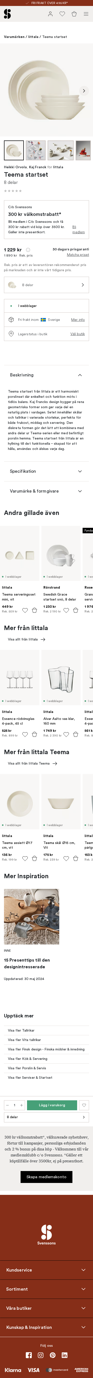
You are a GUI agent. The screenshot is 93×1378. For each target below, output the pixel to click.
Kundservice (19, 1270)
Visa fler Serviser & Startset (30, 1077)
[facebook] (29, 1355)
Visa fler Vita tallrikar (24, 1040)
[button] (13, 190)
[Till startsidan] (7, 14)
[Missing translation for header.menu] (86, 14)
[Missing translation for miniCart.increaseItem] (21, 1105)
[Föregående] (9, 91)
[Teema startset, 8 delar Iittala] (46, 89)
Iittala (33, 37)
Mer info (78, 319)
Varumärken (14, 37)
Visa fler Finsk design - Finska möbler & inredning (46, 1049)
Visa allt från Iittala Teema (29, 763)
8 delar (12, 1117)
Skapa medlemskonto (46, 1177)
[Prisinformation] (28, 250)
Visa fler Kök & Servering (28, 1059)
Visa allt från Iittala (23, 639)
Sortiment (17, 1289)
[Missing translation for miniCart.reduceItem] (7, 1105)
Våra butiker (19, 1308)
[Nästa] (84, 91)
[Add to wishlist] (25, 610)
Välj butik (77, 334)
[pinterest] (53, 1355)
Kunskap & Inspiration (29, 1327)
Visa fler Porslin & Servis (27, 1068)
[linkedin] (64, 1355)
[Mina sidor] (50, 14)
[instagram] (41, 1355)
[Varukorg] (74, 14)
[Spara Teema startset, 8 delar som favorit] (84, 1105)
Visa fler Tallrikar (21, 1030)
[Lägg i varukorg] (34, 610)
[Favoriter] (62, 14)
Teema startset (54, 37)
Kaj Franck (38, 167)
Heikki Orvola (15, 167)
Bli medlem (78, 229)
